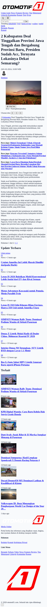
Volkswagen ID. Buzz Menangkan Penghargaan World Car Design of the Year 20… (22, 506)
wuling (35, 24)
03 (2, 284)
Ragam (19, 15)
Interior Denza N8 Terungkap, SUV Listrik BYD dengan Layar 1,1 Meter (22, 349)
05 (2, 312)
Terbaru (11, 552)
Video (16, 552)
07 (2, 341)
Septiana (4, 78)
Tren (24, 15)
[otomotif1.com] (23, 11)
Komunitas (12, 15)
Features (19, 13)
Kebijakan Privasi (20, 542)
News (13, 13)
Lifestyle (4, 15)
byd (18, 24)
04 (2, 298)
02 (2, 270)
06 (2, 327)
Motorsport (37, 13)
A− (13, 113)
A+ (21, 113)
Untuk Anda (5, 13)
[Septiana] (4, 75)
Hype (29, 15)
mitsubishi (12, 24)
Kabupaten (6, 117)
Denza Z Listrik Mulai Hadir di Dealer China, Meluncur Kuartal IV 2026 (20, 335)
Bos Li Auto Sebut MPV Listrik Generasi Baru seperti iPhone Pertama (21, 363)
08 (2, 355)
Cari (26, 21)
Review (26, 13)
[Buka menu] (8, 18)
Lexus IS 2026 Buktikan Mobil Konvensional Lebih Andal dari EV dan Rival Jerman (23, 278)
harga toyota (26, 24)
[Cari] (3, 18)
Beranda (4, 28)
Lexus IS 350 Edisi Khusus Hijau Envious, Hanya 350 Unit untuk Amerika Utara (22, 306)
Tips (30, 13)
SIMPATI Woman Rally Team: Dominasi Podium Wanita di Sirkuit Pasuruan (21, 320)
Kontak (10, 542)
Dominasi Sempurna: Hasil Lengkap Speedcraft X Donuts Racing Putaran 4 (20, 459)
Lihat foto (11, 106)
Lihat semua (5, 253)
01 (2, 255)
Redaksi (4, 542)
